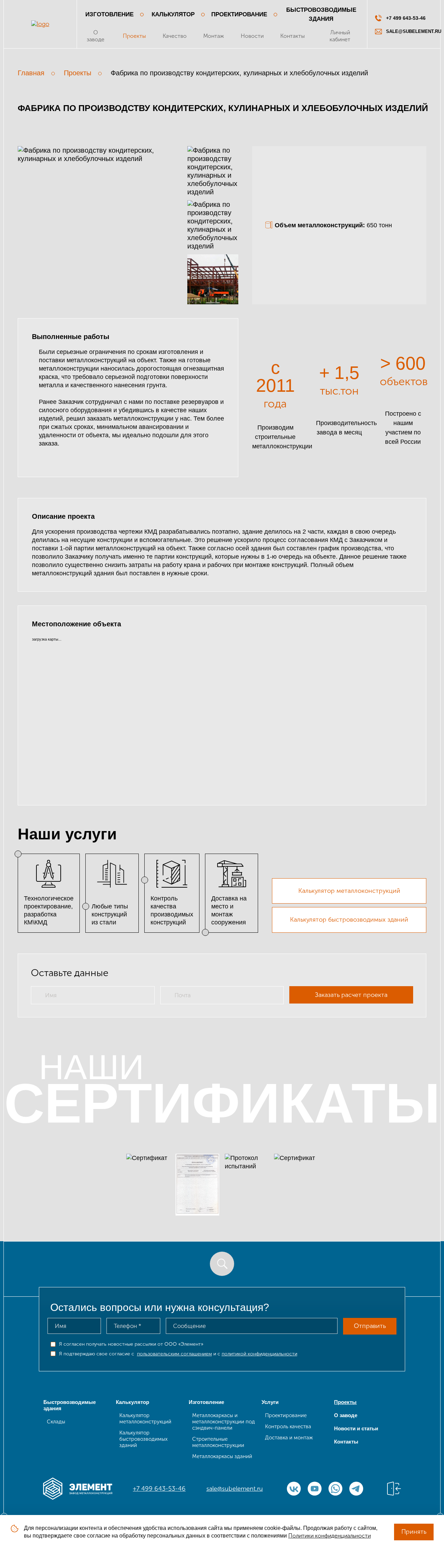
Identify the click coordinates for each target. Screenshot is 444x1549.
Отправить (370, 1326)
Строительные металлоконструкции (218, 1442)
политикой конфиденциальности (259, 1354)
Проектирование (239, 14)
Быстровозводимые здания (321, 14)
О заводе (95, 36)
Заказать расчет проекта (351, 995)
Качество (175, 36)
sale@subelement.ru (234, 1488)
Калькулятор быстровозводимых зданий (349, 919)
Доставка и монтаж (289, 1437)
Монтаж (213, 36)
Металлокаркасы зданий (222, 1456)
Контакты (292, 36)
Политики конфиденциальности (329, 1535)
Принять (413, 1531)
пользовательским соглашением (174, 1354)
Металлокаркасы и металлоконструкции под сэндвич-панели (223, 1421)
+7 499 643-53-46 (159, 1488)
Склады (56, 1422)
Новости (252, 36)
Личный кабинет (340, 36)
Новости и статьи (356, 1428)
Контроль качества (288, 1426)
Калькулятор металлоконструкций (349, 891)
